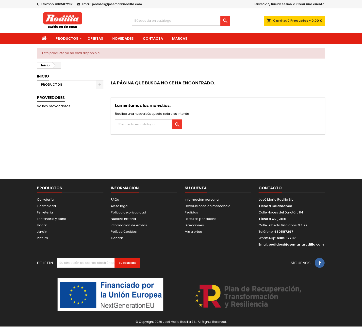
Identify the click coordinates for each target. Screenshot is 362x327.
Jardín (42, 231)
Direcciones (194, 225)
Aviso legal (119, 206)
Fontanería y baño (51, 218)
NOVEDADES (123, 38)
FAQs (115, 199)
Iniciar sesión (281, 4)
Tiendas (117, 238)
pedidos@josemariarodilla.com (117, 4)
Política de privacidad (128, 212)
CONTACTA (153, 38)
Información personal (202, 199)
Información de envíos (129, 225)
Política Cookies (124, 231)
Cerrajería (45, 199)
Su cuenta (196, 188)
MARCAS (179, 38)
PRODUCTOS (67, 38)
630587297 (64, 4)
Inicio (43, 76)
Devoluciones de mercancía (207, 206)
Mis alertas (193, 231)
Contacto (270, 188)
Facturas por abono (200, 218)
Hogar (42, 225)
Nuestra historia (123, 218)
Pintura (42, 238)
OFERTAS (95, 38)
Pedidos (191, 212)
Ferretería (45, 212)
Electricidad (46, 206)
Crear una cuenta (310, 4)
